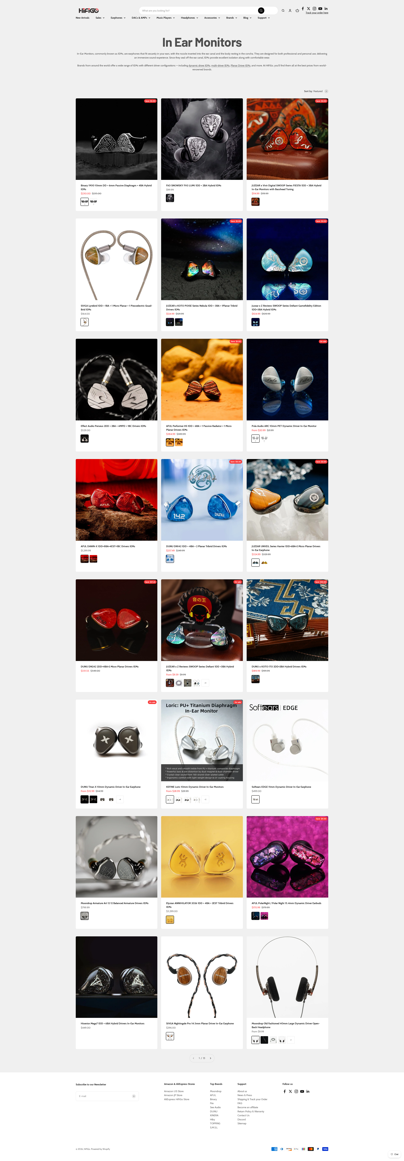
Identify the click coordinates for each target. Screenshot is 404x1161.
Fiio (212, 1103)
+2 (205, 799)
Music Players (164, 17)
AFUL (213, 1095)
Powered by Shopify (100, 1149)
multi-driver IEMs (220, 65)
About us (242, 1091)
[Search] (261, 10)
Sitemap (242, 1123)
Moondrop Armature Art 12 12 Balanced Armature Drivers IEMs (115, 903)
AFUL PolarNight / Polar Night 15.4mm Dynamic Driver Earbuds (286, 903)
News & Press (245, 1095)
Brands (230, 17)
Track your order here (317, 12)
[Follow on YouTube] (320, 8)
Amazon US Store (174, 1091)
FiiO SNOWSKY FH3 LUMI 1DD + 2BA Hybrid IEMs (193, 185)
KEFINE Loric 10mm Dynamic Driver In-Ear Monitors (195, 786)
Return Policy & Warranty (251, 1111)
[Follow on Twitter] (308, 8)
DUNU (213, 1111)
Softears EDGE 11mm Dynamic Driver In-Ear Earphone (281, 786)
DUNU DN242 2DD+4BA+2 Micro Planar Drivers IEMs (110, 666)
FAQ (240, 1103)
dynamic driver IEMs (199, 65)
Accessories (210, 17)
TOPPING (215, 1123)
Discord (242, 1119)
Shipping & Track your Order (252, 1099)
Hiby (212, 1119)
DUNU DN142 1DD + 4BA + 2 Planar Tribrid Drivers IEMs (196, 546)
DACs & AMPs (139, 17)
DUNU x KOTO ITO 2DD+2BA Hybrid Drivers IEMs (279, 666)
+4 (205, 683)
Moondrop (215, 1091)
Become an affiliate (248, 1107)
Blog (245, 17)
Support (262, 17)
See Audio (215, 1107)
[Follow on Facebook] (303, 8)
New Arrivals (82, 17)
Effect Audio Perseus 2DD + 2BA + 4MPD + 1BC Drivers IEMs (113, 426)
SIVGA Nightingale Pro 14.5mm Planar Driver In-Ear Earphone (200, 1023)
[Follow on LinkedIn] (326, 8)
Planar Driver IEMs (240, 65)
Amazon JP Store (173, 1095)
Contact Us (244, 1115)
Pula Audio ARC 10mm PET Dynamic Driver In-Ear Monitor (284, 426)
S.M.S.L (214, 1127)
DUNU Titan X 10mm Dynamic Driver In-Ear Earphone (110, 786)
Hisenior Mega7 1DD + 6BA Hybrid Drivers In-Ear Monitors (112, 1023)
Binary (213, 1099)
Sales (98, 17)
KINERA (214, 1115)
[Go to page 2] (210, 1058)
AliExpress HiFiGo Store (176, 1099)
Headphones (188, 17)
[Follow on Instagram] (314, 8)
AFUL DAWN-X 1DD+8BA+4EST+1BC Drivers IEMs (108, 546)
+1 (290, 1040)
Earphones (116, 17)
